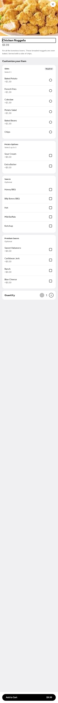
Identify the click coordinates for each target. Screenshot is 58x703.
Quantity (10, 295)
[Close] (53, 4)
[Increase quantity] (51, 295)
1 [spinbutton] (46, 295)
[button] (29, 18)
